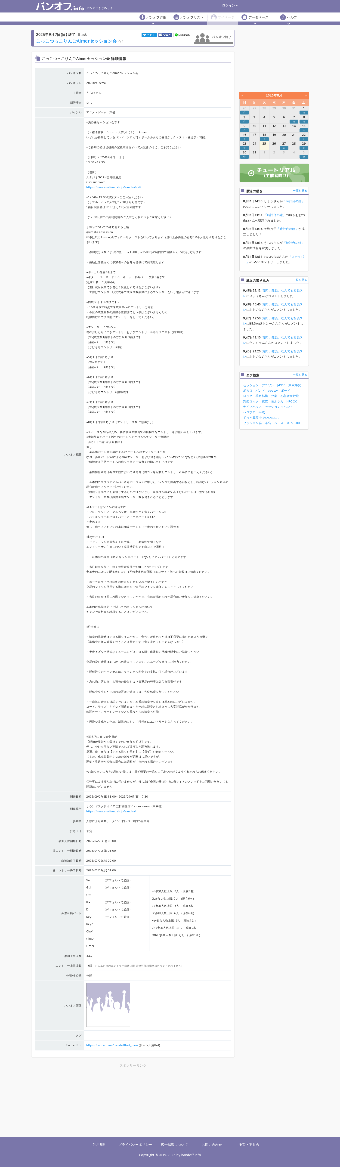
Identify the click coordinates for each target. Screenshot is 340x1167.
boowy (273, 390)
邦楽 (274, 396)
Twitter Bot (74, 1045)
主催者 (77, 93)
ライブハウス (252, 407)
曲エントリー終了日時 (67, 870)
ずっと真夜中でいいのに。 (262, 417)
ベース (279, 423)
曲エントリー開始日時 (67, 851)
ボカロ (248, 390)
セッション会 (252, 423)
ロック (248, 396)
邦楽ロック (251, 401)
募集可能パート (71, 913)
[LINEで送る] (182, 34)
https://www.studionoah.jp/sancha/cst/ (113, 187)
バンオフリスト (192, 17)
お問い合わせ (212, 1144)
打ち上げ (76, 831)
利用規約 (99, 1144)
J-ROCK (292, 401)
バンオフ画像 (73, 1005)
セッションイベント (279, 407)
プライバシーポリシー (135, 1144)
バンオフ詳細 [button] (156, 17)
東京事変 (294, 385)
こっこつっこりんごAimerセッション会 (76, 41)
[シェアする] (165, 34)
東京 (265, 401)
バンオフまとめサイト (101, 8)
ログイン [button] (228, 5)
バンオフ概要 (73, 454)
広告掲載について (174, 1144)
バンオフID (74, 83)
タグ (79, 1035)
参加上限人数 (73, 956)
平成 (262, 412)
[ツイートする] (150, 34)
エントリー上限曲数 (69, 966)
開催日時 (76, 797)
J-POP (281, 385)
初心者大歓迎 (289, 396)
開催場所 (76, 809)
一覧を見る (300, 190)
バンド (260, 390)
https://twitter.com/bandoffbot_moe (112, 1045)
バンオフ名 (74, 73)
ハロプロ (249, 412)
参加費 (77, 821)
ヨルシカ (277, 401)
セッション (251, 385)
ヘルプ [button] (292, 17)
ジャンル (76, 112)
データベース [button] (258, 17)
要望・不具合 (249, 1144)
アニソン (268, 385)
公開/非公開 (74, 976)
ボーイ (286, 390)
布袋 (268, 423)
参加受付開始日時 (70, 841)
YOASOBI (293, 423)
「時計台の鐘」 (294, 201)
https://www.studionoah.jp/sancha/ (111, 811)
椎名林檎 (262, 396)
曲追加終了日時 (71, 861)
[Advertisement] (92, 1100)
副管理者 (76, 103)
